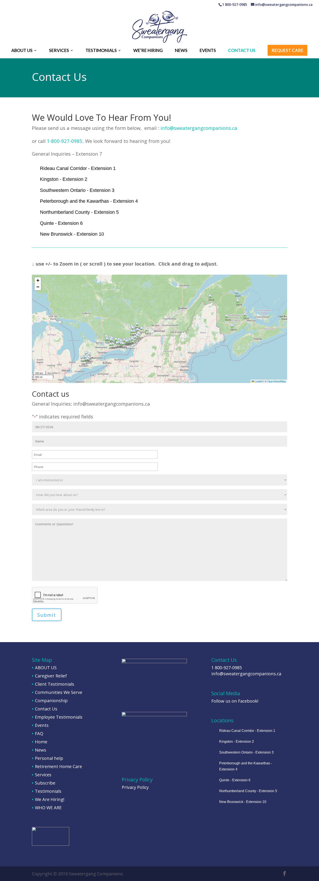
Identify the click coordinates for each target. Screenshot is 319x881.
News (40, 750)
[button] (133, 333)
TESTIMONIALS (101, 51)
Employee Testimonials (58, 717)
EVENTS (208, 51)
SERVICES (59, 51)
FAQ (39, 733)
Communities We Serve (58, 692)
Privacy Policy (135, 787)
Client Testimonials (54, 684)
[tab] (159, 168)
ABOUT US (22, 51)
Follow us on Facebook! (234, 701)
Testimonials (48, 791)
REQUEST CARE (287, 51)
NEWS (181, 51)
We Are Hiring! (49, 799)
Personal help (49, 758)
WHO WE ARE (48, 808)
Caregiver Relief (51, 676)
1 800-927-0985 (226, 668)
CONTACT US (241, 51)
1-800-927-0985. (66, 141)
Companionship (51, 700)
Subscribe (45, 783)
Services (43, 775)
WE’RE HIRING (148, 51)
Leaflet (258, 381)
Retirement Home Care (58, 766)
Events (42, 725)
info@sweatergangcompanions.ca (199, 128)
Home (41, 742)
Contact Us (46, 709)
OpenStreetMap (276, 381)
